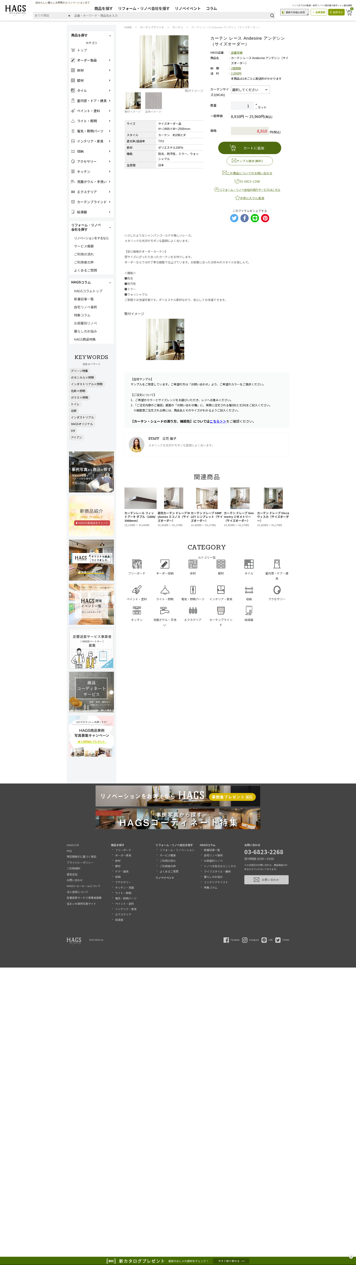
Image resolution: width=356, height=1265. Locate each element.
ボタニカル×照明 (82, 377)
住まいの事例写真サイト (81, 904)
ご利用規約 (73, 868)
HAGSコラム (207, 845)
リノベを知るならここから (220, 866)
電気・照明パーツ (126, 898)
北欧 (74, 411)
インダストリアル (82, 417)
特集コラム (82, 315)
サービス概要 (84, 246)
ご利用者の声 (84, 262)
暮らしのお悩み (85, 331)
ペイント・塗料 (124, 904)
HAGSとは (73, 845)
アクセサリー (123, 882)
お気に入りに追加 (252, 198)
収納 (118, 877)
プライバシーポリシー (80, 862)
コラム (211, 8)
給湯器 (119, 920)
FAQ (69, 851)
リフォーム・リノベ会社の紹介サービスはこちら (249, 190)
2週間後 (236, 68)
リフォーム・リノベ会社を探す (144, 8)
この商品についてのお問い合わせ (250, 173)
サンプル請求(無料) (250, 161)
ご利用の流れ (84, 254)
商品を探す (103, 8)
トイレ (75, 404)
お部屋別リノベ (85, 323)
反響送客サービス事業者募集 (84, 898)
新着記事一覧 (84, 298)
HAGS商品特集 (85, 339)
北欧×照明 (78, 391)
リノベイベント (188, 8)
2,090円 (236, 73)
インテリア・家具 (126, 909)
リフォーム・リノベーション (177, 850)
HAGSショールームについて (84, 886)
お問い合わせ (75, 880)
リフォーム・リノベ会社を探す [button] (86, 227)
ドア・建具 (122, 871)
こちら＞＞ (218, 421)
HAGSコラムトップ (88, 290)
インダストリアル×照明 (87, 384)
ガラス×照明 (79, 397)
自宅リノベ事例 (85, 306)
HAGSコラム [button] (81, 282)
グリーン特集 (79, 371)
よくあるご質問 (85, 270)
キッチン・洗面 (124, 887)
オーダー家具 (123, 855)
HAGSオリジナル (82, 424)
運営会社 (72, 874)
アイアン (76, 437)
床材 (118, 861)
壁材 (118, 866)
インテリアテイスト (216, 882)
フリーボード (123, 850)
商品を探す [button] (79, 35)
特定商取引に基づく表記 (81, 856)
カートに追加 (254, 147)
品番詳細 (236, 52)
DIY (73, 431)
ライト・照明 (123, 893)
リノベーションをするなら (91, 237)
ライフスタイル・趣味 (217, 871)
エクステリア (123, 914)
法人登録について (77, 892)
